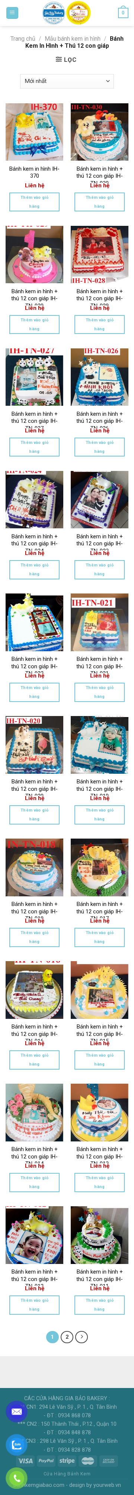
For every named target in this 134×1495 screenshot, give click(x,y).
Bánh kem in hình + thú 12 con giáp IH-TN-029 (34, 298)
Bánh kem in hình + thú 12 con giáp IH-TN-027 (34, 421)
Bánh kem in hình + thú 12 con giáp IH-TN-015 (99, 1033)
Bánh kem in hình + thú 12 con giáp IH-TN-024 (34, 543)
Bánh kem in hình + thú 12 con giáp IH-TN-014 (34, 1156)
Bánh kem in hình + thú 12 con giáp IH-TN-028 (99, 298)
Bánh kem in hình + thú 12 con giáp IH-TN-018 (34, 911)
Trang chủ (22, 38)
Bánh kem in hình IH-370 (34, 172)
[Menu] (12, 13)
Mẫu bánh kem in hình (72, 38)
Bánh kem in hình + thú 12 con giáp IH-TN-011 (99, 1279)
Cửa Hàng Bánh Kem (67, 1473)
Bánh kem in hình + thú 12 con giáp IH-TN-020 (34, 788)
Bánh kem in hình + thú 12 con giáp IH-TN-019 (99, 788)
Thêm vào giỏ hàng (34, 202)
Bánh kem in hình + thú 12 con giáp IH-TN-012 (34, 1279)
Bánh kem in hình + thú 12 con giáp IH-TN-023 (99, 543)
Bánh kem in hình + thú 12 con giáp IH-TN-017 (99, 911)
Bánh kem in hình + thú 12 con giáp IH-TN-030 (99, 176)
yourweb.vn (107, 1485)
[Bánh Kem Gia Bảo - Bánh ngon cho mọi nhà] (67, 13)
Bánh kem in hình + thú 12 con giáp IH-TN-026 (99, 421)
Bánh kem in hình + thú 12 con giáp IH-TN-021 (99, 666)
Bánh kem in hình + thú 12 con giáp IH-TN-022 (34, 666)
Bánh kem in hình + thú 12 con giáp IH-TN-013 (99, 1156)
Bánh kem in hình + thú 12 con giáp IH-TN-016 (34, 1033)
